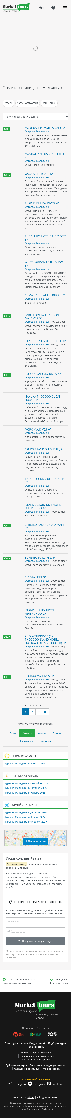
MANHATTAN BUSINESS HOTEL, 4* (45, 155)
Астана (42, 732)
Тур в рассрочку (51, 1068)
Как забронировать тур (26, 1068)
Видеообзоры (36, 1046)
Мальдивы (42, 131)
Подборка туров (57, 1043)
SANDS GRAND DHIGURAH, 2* (44, 449)
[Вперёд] (39, 711)
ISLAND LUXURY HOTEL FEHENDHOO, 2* (40, 611)
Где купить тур (28, 1052)
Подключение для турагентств (37, 1056)
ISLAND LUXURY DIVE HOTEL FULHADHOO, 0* (43, 506)
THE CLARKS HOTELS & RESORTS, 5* (46, 237)
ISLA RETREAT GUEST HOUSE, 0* (45, 341)
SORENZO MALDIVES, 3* (40, 557)
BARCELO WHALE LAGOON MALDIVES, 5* (42, 316)
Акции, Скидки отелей (33, 1043)
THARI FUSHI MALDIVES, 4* (42, 203)
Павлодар (45, 741)
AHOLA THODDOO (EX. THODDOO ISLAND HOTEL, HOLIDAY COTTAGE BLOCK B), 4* (45, 639)
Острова (30, 131)
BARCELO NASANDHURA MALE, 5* (45, 526)
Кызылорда (26, 741)
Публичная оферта (16, 1065)
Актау (13, 732)
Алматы (27, 732)
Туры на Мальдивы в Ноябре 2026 (25, 792)
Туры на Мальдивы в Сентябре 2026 (26, 783)
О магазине (45, 1052)
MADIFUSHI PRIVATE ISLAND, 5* (45, 128)
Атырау (57, 732)
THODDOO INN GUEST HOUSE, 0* (44, 480)
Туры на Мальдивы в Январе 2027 (25, 817)
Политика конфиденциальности (47, 1065)
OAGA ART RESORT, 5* (39, 174)
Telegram (39, 1084)
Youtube (57, 1084)
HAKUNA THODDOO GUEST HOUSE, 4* (42, 398)
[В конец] (45, 711)
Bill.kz (31, 1097)
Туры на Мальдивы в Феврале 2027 (26, 821)
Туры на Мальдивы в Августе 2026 (25, 763)
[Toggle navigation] (65, 7)
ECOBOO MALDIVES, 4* (39, 676)
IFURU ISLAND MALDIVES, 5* (43, 374)
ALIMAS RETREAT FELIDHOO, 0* (45, 295)
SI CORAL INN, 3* (35, 577)
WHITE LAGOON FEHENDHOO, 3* (44, 263)
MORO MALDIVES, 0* (38, 429)
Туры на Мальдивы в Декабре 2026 (26, 812)
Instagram (19, 1084)
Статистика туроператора (36, 1059)
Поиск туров (11, 1043)
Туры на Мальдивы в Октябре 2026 (26, 788)
